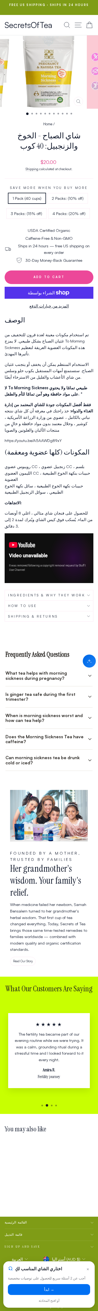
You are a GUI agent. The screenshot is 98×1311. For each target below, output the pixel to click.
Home (47, 124)
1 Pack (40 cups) (27, 198)
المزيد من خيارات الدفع (49, 306)
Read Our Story (23, 961)
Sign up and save (23, 1246)
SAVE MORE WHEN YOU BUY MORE (49, 188)
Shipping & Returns (33, 616)
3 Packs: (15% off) (26, 213)
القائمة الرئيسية (16, 1222)
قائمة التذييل (13, 1234)
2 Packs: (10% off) (68, 198)
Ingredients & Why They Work (46, 595)
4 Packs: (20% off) (69, 213)
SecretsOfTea (28, 25)
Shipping (32, 169)
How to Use (22, 606)
